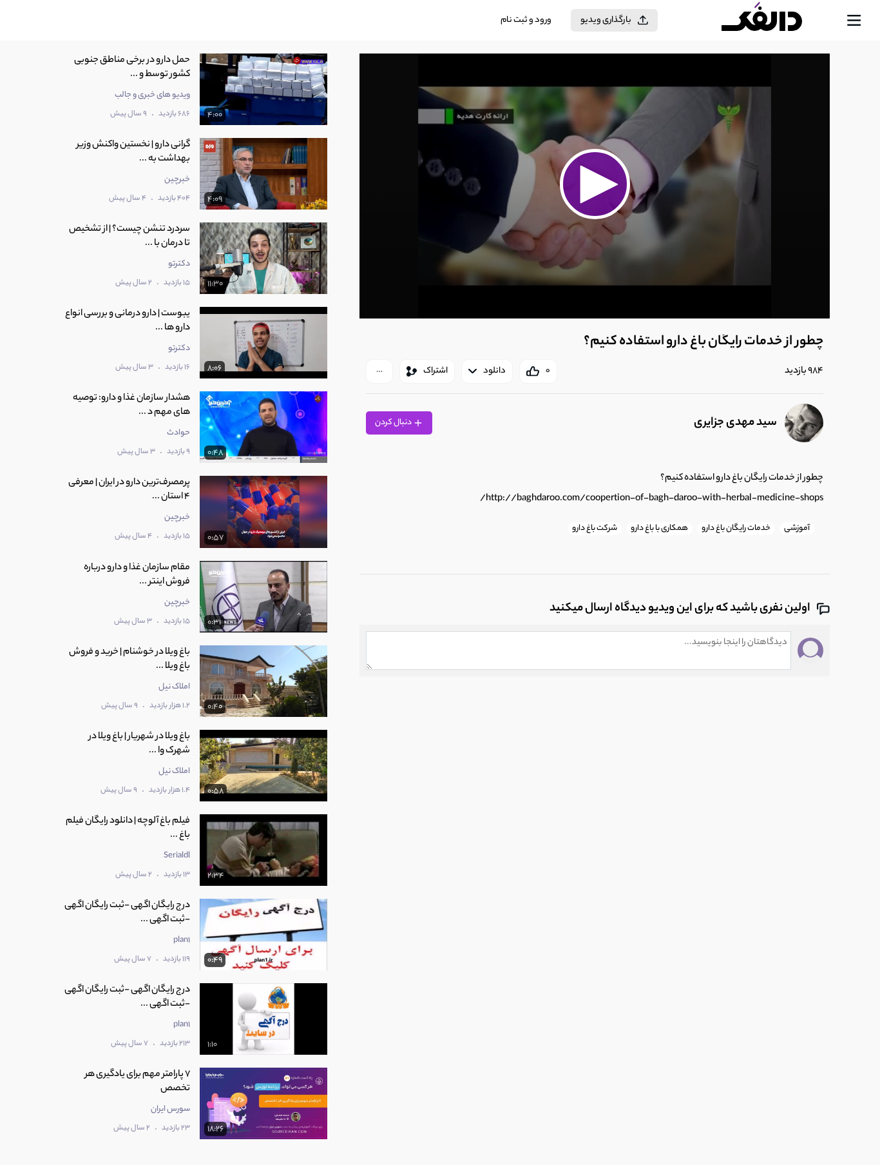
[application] (594, 186)
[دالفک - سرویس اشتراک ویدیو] (773, 20)
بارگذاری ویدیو (605, 20)
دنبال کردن (394, 422)
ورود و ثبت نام (526, 20)
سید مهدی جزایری (735, 422)
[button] (594, 184)
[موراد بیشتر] (379, 371)
